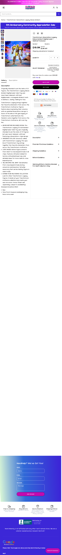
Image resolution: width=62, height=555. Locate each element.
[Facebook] (34, 33)
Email (19, 475)
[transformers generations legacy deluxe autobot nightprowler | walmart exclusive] (18, 54)
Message (20, 483)
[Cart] (57, 7)
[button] (4, 7)
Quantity (36, 58)
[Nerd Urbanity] (30, 7)
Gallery (4, 80)
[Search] (58, 14)
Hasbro (47, 44)
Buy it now (46, 87)
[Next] (27, 53)
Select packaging (39, 68)
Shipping (35, 51)
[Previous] (8, 53)
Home (3, 20)
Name (18, 467)
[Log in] (53, 7)
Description (13, 80)
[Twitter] (38, 33)
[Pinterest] (42, 33)
